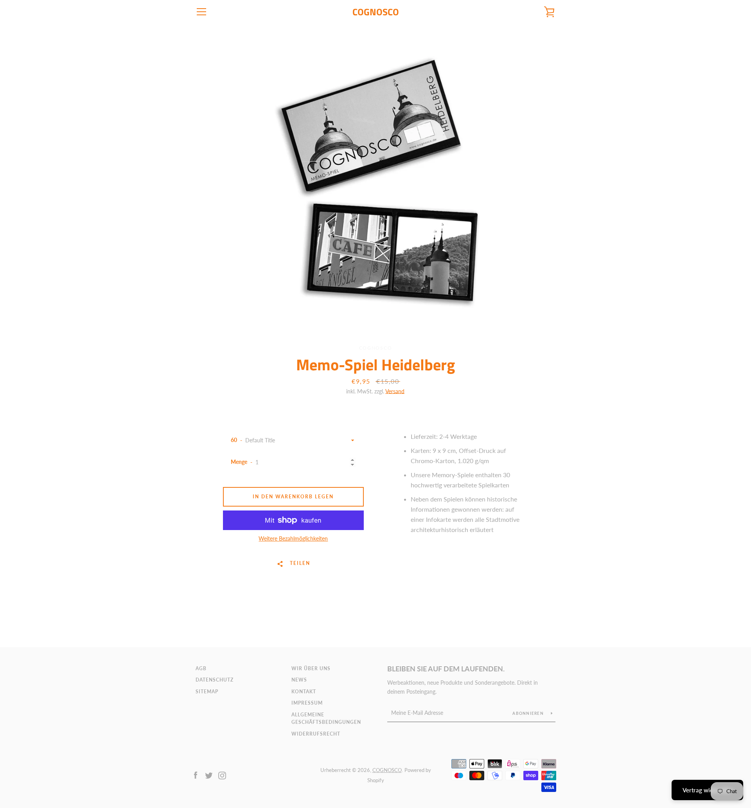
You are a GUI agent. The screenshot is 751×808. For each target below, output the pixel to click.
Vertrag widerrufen (707, 790)
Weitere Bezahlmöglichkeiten (293, 538)
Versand (394, 391)
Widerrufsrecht (315, 734)
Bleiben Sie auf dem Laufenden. (446, 668)
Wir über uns (311, 668)
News (299, 680)
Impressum (307, 703)
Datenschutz (215, 680)
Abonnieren (528, 713)
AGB (201, 668)
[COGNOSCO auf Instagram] (222, 774)
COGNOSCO (375, 12)
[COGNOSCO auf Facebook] (195, 774)
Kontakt (303, 691)
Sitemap (207, 691)
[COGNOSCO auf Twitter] (209, 774)
